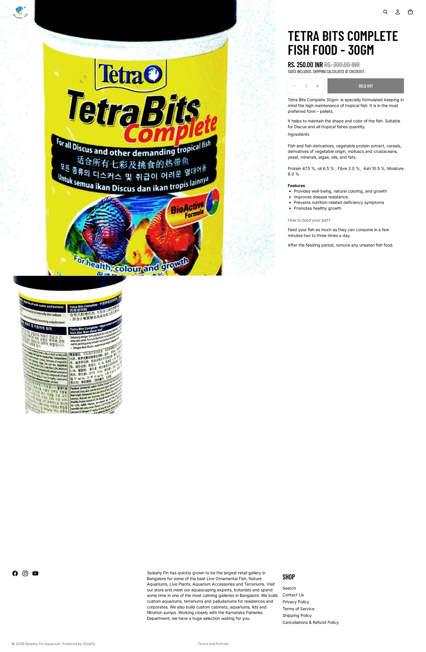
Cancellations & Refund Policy (311, 622)
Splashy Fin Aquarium (43, 644)
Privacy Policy (296, 601)
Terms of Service (298, 608)
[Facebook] (15, 573)
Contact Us (293, 595)
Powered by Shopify (78, 644)
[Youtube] (35, 573)
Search (289, 588)
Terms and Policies (213, 644)
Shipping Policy (297, 615)
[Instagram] (25, 573)
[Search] (385, 12)
